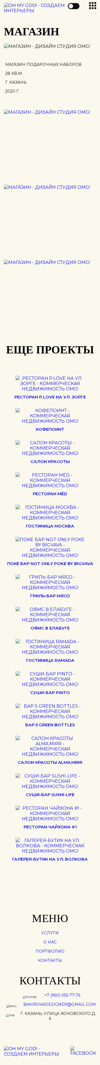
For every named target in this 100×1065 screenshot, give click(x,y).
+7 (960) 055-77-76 (62, 995)
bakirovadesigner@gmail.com (59, 1004)
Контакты (50, 960)
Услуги (50, 932)
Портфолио (50, 951)
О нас (50, 942)
